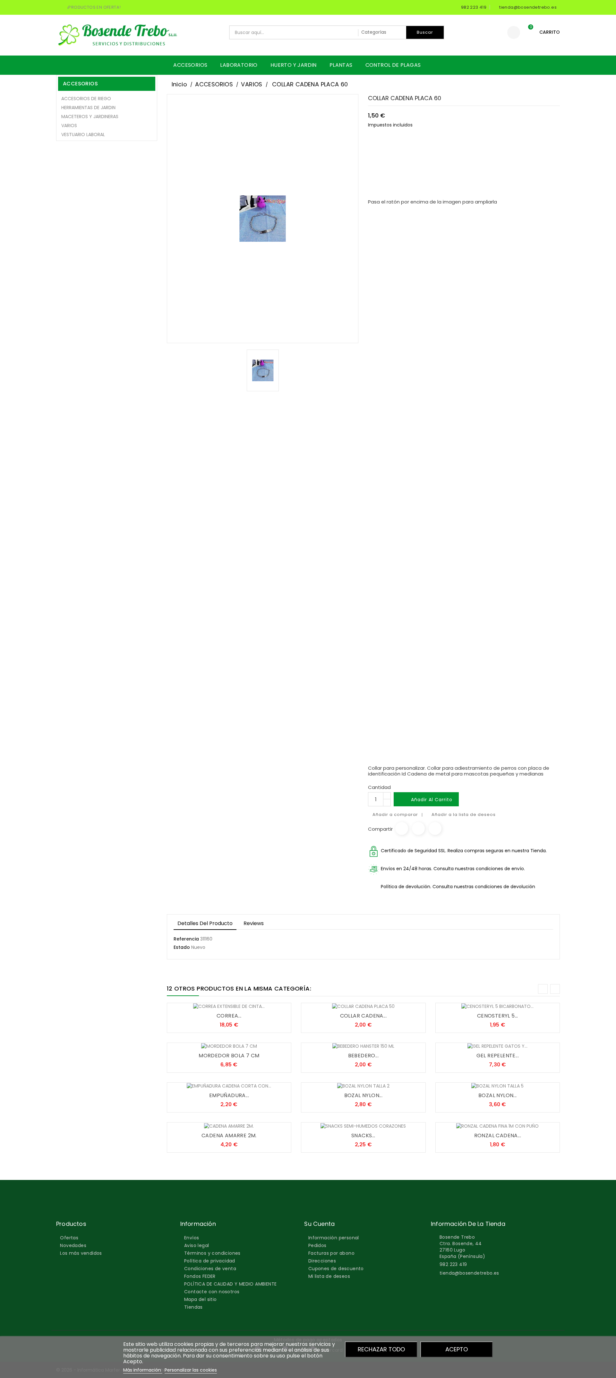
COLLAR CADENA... (363, 1015)
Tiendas (193, 1307)
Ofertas (69, 1238)
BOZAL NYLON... (363, 1095)
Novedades (73, 1245)
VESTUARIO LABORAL (83, 134)
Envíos (191, 1238)
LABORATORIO (238, 65)
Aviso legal (196, 1245)
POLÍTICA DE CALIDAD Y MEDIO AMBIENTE (230, 1284)
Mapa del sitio (200, 1299)
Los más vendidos (81, 1253)
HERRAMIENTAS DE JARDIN (88, 107)
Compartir (401, 828)
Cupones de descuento (336, 1268)
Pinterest (435, 828)
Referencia (186, 939)
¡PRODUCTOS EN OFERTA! (94, 7)
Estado (182, 947)
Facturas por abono (331, 1253)
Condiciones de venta (210, 1268)
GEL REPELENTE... (497, 1055)
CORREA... (229, 1015)
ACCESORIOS (190, 65)
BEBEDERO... (363, 1055)
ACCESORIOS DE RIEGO (86, 98)
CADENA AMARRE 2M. (229, 1135)
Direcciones (322, 1261)
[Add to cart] (210, 1003)
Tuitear (418, 828)
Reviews (254, 923)
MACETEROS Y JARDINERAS (89, 116)
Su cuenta (319, 1224)
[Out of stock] (344, 1123)
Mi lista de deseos (329, 1276)
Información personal (333, 1238)
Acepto (456, 1349)
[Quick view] (248, 1003)
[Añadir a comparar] (235, 1003)
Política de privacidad (209, 1261)
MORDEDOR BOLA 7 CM (229, 1055)
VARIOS (69, 125)
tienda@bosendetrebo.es (469, 1273)
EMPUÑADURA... (229, 1095)
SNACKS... (363, 1135)
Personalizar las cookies (191, 1370)
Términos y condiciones (212, 1253)
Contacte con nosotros (211, 1291)
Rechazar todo (381, 1349)
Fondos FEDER (200, 1276)
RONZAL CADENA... (497, 1135)
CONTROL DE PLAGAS (393, 65)
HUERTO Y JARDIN (293, 65)
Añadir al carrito (427, 800)
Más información (142, 1370)
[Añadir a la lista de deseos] (222, 1003)
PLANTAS (341, 65)
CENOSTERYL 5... (497, 1015)
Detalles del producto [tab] (205, 923)
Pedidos (317, 1245)
